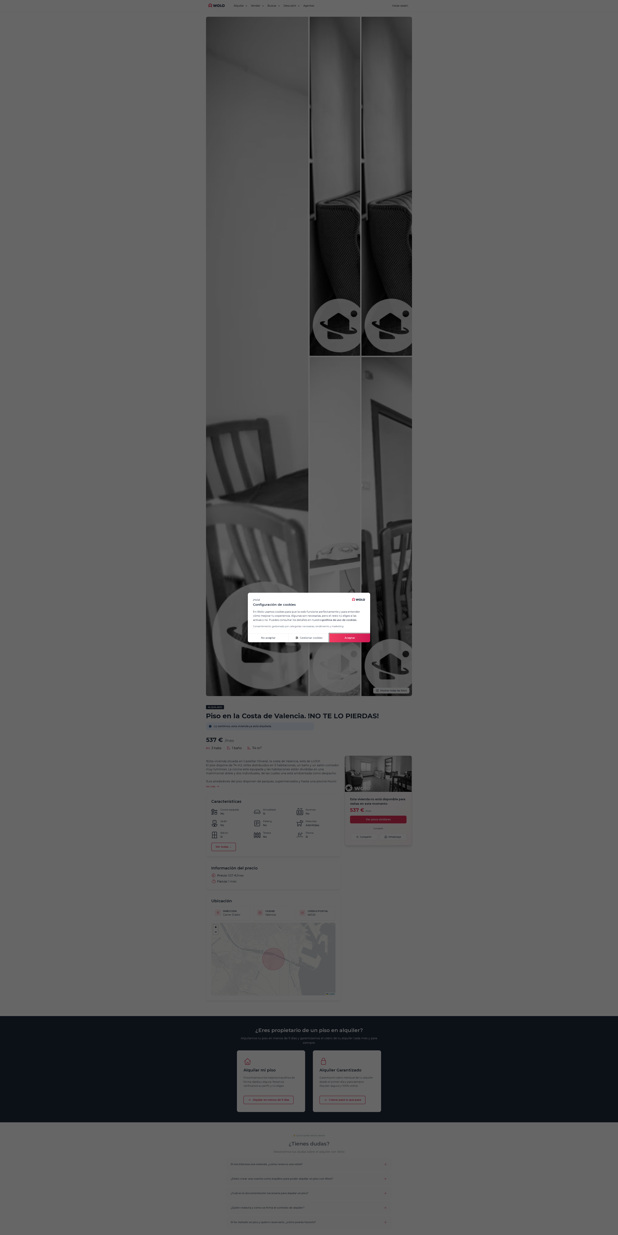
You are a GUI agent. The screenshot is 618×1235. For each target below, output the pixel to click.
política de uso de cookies (339, 620)
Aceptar (350, 637)
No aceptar (268, 637)
